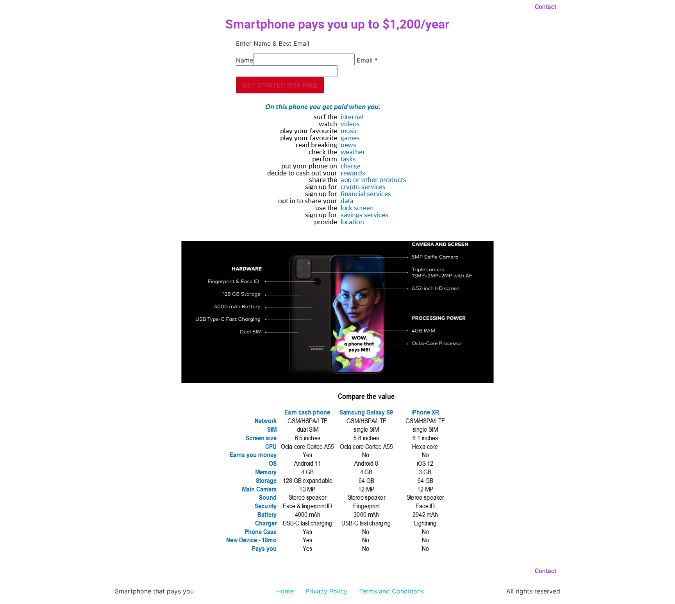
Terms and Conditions (391, 591)
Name (244, 60)
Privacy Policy (326, 591)
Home (285, 591)
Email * (367, 60)
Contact (545, 7)
